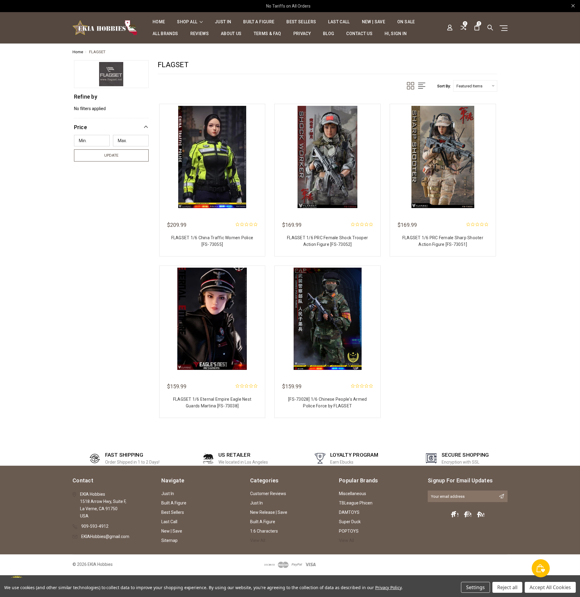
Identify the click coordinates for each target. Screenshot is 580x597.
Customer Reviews (268, 493)
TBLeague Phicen (355, 503)
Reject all (507, 587)
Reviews (199, 33)
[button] (111, 127)
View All (257, 540)
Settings (475, 587)
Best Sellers (301, 22)
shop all (187, 22)
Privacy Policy (388, 587)
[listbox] (475, 86)
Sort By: (444, 86)
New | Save (373, 22)
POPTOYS (349, 531)
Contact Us (359, 33)
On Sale (406, 22)
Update (111, 155)
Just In (223, 22)
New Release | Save (268, 512)
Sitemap (169, 540)
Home (159, 22)
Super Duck (350, 521)
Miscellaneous (352, 493)
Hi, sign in (396, 33)
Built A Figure (258, 22)
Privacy (302, 33)
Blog (328, 33)
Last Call (339, 22)
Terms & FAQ (267, 33)
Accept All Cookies (550, 587)
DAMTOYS (349, 512)
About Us (231, 33)
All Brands (165, 33)
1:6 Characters (264, 531)
